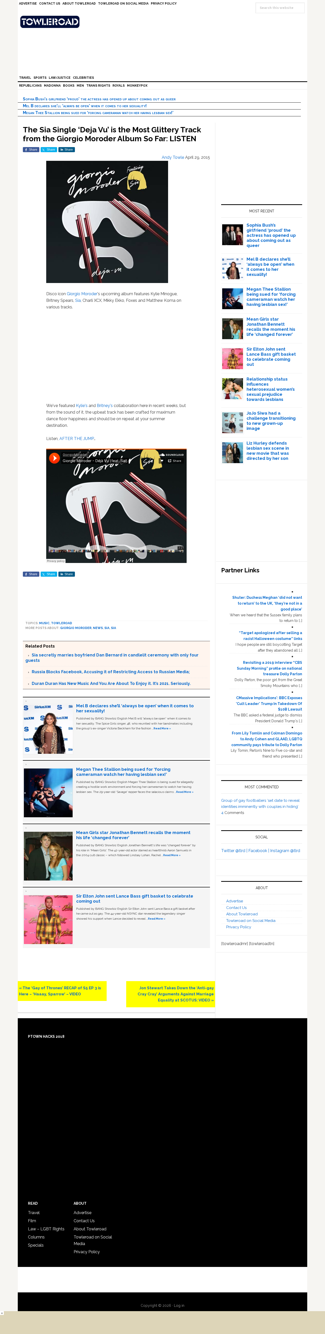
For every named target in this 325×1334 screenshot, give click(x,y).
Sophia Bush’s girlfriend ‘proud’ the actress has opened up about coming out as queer (99, 99)
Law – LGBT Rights (46, 1229)
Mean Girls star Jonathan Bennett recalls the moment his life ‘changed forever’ (271, 327)
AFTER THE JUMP (76, 438)
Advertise (234, 901)
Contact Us (236, 907)
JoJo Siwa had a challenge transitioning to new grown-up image (271, 421)
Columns (36, 1237)
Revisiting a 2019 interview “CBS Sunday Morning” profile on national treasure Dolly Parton (269, 668)
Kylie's (82, 405)
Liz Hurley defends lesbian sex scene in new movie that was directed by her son (268, 451)
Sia (78, 300)
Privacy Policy (238, 927)
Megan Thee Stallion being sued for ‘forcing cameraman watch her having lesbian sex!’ (98, 112)
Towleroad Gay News (163, 22)
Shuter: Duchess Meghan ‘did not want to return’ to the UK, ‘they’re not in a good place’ (267, 603)
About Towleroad (242, 914)
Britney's (105, 405)
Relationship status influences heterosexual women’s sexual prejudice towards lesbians (271, 389)
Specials (36, 1245)
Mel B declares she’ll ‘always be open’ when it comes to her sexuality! (85, 105)
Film (32, 1220)
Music (44, 623)
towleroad (61, 623)
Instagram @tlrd (285, 850)
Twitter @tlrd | (234, 850)
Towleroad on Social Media (250, 920)
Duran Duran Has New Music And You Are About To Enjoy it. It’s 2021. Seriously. (111, 683)
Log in (179, 1306)
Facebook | (259, 850)
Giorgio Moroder (82, 293)
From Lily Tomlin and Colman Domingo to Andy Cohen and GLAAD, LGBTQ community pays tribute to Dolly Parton (266, 739)
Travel (34, 1212)
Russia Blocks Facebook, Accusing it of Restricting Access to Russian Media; (111, 671)
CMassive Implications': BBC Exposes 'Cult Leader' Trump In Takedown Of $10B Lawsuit (269, 704)
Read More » (162, 728)
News (98, 628)
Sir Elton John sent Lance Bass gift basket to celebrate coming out (271, 357)
